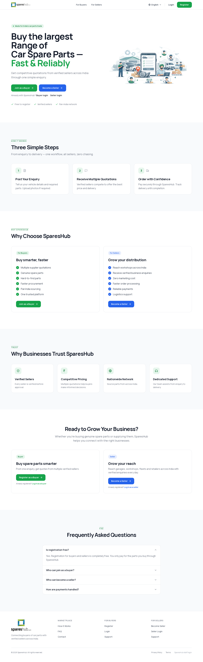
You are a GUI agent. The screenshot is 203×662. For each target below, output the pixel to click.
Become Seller (158, 626)
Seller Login (156, 631)
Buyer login (42, 95)
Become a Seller (51, 87)
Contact (62, 636)
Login (171, 4)
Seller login (56, 95)
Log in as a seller (131, 487)
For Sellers (96, 4)
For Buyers (81, 4)
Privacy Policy (156, 652)
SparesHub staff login (183, 652)
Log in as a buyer (39, 483)
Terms (168, 652)
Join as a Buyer (22, 87)
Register (184, 4)
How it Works (64, 626)
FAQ (60, 631)
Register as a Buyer (29, 477)
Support (108, 636)
